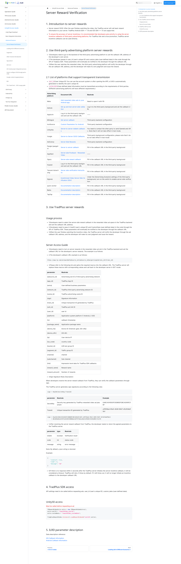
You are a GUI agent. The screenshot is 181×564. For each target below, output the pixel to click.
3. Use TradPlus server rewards (146, 19)
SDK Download (168, 3)
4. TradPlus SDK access (144, 26)
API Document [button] (9, 110)
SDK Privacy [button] (9, 89)
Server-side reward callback (71, 159)
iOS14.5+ (9, 65)
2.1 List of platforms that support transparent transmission (151, 16)
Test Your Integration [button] (11, 102)
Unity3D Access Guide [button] (11, 28)
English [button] (158, 3)
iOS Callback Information (55, 538)
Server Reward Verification (14, 44)
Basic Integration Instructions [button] (13, 36)
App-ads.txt (10, 61)
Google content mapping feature (15, 77)
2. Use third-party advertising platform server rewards (150, 12)
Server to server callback (70, 147)
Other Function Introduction (14, 57)
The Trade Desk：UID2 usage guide (16, 85)
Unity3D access (144, 29)
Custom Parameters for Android (72, 124)
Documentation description (70, 186)
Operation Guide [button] (10, 12)
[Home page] (47, 8)
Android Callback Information (56, 540)
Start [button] (6, 7)
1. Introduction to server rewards (146, 9)
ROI (7, 81)
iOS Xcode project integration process (16, 69)
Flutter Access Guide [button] (11, 106)
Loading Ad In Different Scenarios (15, 48)
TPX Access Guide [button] (10, 16)
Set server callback (67, 120)
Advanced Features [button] (11, 40)
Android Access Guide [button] (12, 20)
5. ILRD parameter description (146, 31)
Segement (9, 52)
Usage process (143, 22)
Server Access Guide (145, 24)
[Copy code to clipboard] (130, 259)
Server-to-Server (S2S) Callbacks (73, 136)
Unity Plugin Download (11, 32)
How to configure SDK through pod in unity (16, 73)
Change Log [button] (9, 98)
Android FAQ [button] (9, 93)
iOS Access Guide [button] (10, 24)
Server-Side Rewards (68, 142)
